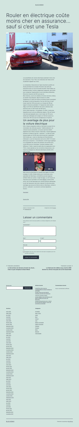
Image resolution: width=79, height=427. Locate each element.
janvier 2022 (9, 410)
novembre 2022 (9, 393)
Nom (24, 238)
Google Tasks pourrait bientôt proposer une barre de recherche (42, 293)
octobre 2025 (9, 329)
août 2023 (8, 377)
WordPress (70, 421)
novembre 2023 (9, 371)
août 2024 (8, 355)
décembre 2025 (9, 326)
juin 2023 (8, 381)
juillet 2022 (8, 401)
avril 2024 (8, 362)
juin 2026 (8, 315)
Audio (36, 315)
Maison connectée (39, 322)
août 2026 (8, 311)
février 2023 (9, 388)
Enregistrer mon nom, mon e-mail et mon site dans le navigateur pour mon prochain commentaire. (40, 252)
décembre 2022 (9, 392)
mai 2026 (8, 317)
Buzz (36, 317)
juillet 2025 (8, 335)
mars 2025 (8, 342)
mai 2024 (8, 361)
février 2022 (9, 408)
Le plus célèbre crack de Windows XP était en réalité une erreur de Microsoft (43, 298)
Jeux (36, 320)
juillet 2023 (8, 379)
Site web (25, 245)
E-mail (42, 238)
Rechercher (9, 285)
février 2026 (9, 322)
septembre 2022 (10, 397)
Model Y (45, 179)
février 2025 (9, 344)
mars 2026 (8, 320)
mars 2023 (8, 386)
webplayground (28, 209)
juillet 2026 (8, 313)
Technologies (38, 333)
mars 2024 (8, 364)
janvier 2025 (9, 346)
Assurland (25, 192)
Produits (54, 207)
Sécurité (37, 331)
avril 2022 (8, 406)
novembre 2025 (9, 328)
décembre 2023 (9, 370)
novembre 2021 (9, 414)
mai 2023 (8, 382)
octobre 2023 (9, 373)
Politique (37, 326)
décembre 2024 (9, 348)
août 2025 (8, 333)
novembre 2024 (9, 350)
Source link (26, 199)
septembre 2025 (10, 331)
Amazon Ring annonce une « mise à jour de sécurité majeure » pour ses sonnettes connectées (43, 302)
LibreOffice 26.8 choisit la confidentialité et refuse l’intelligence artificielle (43, 289)
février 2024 (9, 366)
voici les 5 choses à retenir (41, 295)
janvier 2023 (9, 390)
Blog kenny (39, 5)
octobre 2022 (9, 395)
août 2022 (8, 399)
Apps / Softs (38, 313)
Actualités (37, 311)
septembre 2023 (10, 375)
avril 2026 (8, 318)
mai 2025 (8, 339)
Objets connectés (39, 324)
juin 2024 (8, 359)
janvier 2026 (9, 324)
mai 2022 (8, 404)
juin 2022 (8, 403)
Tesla (43, 177)
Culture (36, 318)
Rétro (36, 329)
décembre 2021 (9, 412)
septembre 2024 (10, 353)
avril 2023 (8, 384)
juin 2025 (8, 337)
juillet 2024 (8, 357)
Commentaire (26, 224)
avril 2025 (8, 340)
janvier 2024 (9, 368)
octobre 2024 (9, 351)
